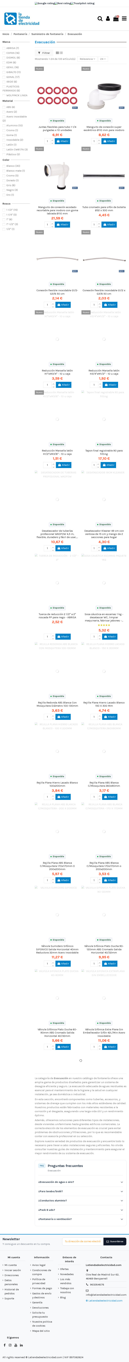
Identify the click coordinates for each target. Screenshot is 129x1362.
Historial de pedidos (12, 1291)
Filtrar (46, 52)
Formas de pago (42, 1288)
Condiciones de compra (41, 1272)
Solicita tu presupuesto (40, 1314)
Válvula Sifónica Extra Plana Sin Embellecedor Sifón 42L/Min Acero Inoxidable (104, 1032)
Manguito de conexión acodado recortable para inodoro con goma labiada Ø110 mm (57, 210)
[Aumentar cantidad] (52, 139)
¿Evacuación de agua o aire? (56, 1182)
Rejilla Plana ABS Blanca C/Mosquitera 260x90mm (104, 784)
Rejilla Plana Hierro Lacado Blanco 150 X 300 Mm (104, 704)
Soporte (9, 1298)
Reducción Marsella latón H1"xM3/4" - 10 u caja (57, 372)
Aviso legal (39, 1265)
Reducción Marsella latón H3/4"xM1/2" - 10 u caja (104, 372)
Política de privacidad (38, 1281)
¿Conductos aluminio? (52, 1200)
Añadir (64, 141)
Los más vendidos (65, 1281)
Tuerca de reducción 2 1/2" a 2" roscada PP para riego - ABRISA (57, 616)
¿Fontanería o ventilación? (55, 1219)
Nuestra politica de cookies (42, 1323)
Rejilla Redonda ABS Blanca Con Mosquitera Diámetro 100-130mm (57, 704)
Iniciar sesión (13, 1270)
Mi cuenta (11, 1265)
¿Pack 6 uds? (46, 1209)
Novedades (67, 1274)
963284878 (97, 1284)
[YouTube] (16, 1345)
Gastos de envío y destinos (41, 1295)
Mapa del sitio (41, 1330)
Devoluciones (40, 1307)
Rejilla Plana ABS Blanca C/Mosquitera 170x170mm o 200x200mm (104, 866)
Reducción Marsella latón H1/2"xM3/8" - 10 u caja (57, 452)
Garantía (37, 1302)
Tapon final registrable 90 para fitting (104, 452)
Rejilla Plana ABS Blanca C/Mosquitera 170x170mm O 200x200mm (57, 866)
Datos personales (11, 1282)
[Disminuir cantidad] (52, 142)
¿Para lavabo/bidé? (50, 1191)
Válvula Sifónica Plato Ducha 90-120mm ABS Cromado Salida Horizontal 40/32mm (104, 949)
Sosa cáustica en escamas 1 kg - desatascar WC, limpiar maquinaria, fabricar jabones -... (104, 617)
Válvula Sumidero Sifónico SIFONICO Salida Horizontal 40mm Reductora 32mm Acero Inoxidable (57, 949)
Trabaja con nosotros (67, 1290)
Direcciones (12, 1275)
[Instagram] (10, 1345)
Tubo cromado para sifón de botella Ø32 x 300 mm (104, 209)
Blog (63, 1297)
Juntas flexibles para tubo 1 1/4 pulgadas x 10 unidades (57, 128)
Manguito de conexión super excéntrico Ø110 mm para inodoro (104, 128)
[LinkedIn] (21, 1345)
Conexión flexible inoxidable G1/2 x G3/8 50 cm (104, 292)
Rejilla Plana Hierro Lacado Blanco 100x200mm (57, 784)
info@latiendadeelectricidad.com (106, 1294)
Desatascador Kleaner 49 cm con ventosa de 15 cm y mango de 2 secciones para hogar (104, 534)
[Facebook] (5, 1345)
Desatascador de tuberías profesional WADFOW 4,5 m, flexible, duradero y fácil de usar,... (57, 534)
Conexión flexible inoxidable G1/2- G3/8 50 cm (57, 292)
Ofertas (64, 1269)
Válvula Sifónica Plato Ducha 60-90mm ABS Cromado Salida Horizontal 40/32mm (57, 1032)
